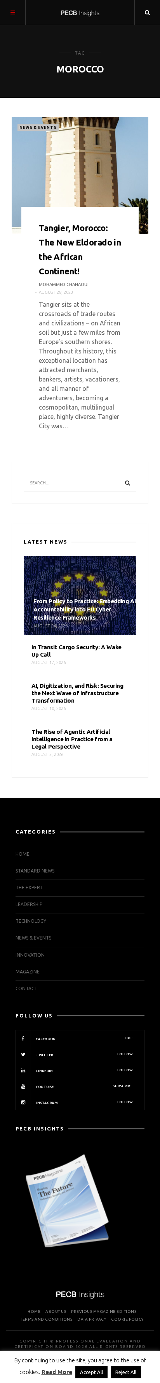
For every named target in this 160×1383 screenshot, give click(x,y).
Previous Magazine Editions (103, 1311)
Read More (57, 1372)
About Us (55, 1311)
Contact (26, 988)
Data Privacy (91, 1319)
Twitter (83, 1054)
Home (23, 854)
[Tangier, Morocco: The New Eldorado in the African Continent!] (80, 175)
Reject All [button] (125, 1372)
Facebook (83, 1038)
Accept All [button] (91, 1372)
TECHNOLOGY (31, 921)
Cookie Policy (127, 1319)
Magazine (28, 971)
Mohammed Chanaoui (64, 284)
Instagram (83, 1102)
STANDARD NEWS (35, 870)
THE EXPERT (29, 887)
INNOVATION (30, 954)
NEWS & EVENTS (38, 127)
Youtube (83, 1086)
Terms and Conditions (46, 1319)
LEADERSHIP (29, 904)
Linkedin (83, 1070)
